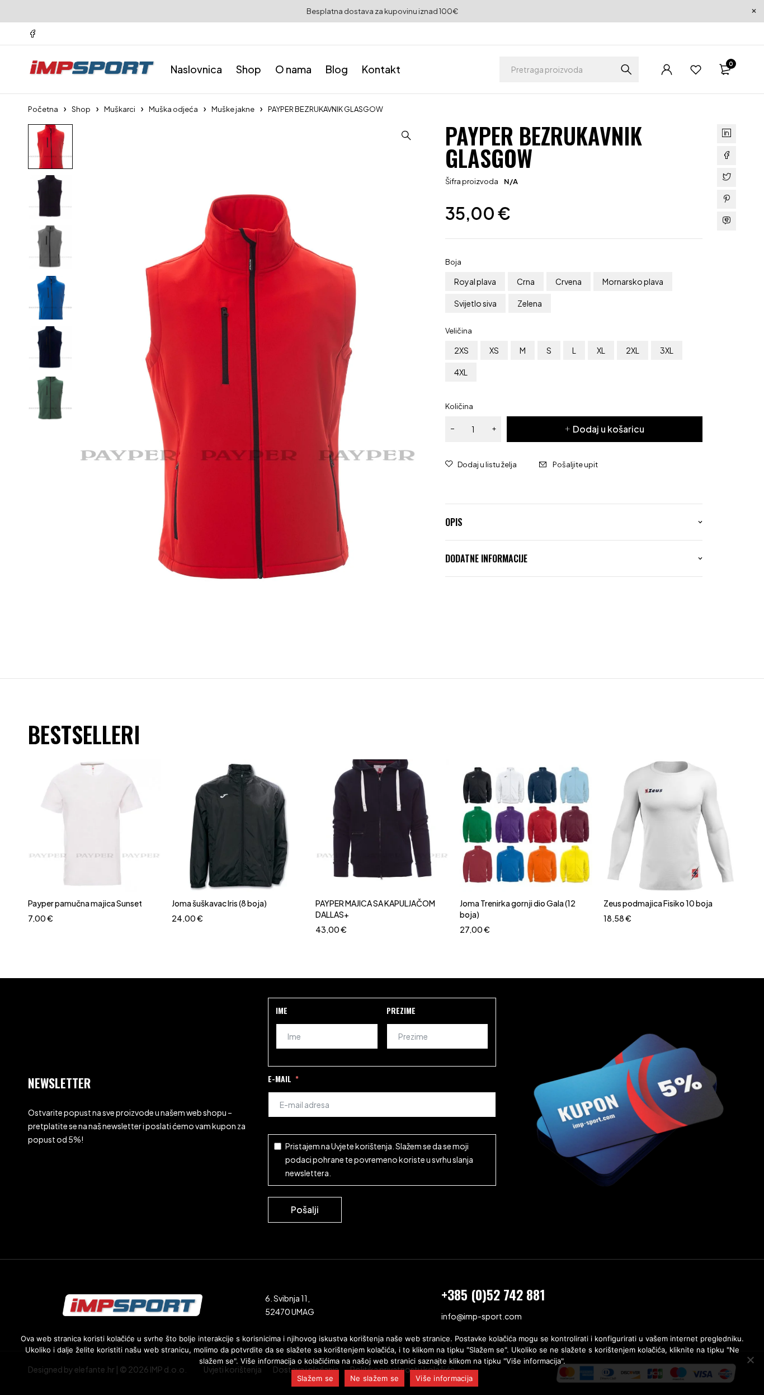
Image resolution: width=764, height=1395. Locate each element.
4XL (461, 372)
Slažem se (315, 1378)
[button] (406, 135)
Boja (453, 261)
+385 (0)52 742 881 (493, 1294)
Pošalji (305, 1209)
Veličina (458, 330)
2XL (632, 350)
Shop (81, 109)
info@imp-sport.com (481, 1316)
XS (494, 350)
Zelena (529, 303)
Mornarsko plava (632, 281)
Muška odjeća (173, 109)
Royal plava (475, 281)
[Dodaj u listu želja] (481, 464)
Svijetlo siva (475, 303)
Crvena (568, 281)
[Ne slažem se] (750, 1359)
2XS (461, 350)
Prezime (401, 1010)
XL (601, 350)
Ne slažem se (374, 1378)
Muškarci (119, 109)
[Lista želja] (696, 69)
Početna (43, 109)
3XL (666, 350)
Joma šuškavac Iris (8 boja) (219, 903)
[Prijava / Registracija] (666, 69)
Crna (526, 281)
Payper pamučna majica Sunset (85, 903)
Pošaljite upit (575, 464)
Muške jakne (232, 109)
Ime (281, 1010)
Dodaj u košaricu (608, 429)
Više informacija (444, 1378)
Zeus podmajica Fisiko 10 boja (658, 903)
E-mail (279, 1078)
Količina (459, 406)
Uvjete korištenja (361, 1146)
